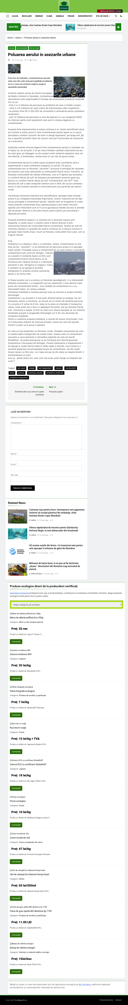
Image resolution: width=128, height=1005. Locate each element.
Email (14, 464)
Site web (14, 475)
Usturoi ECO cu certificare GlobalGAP (28, 764)
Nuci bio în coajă (18, 727)
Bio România (85, 984)
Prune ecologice (18, 801)
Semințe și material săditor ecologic (34, 952)
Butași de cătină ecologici (22, 947)
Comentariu (16, 423)
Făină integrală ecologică (22, 691)
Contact (118, 1000)
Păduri (71, 16)
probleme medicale (54, 373)
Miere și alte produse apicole (31, 622)
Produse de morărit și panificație (32, 695)
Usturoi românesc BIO (21, 654)
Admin (33, 520)
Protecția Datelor (106, 1000)
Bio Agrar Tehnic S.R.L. (36, 781)
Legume (22, 659)
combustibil (71, 368)
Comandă (16, 641)
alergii (31, 368)
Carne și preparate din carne (30, 842)
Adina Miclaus (36, 573)
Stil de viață (102, 16)
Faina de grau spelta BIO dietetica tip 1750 (31, 911)
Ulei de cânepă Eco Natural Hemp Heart (29, 874)
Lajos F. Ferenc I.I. (34, 634)
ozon (12, 373)
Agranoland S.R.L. (34, 928)
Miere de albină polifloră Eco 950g (26, 617)
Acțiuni (11, 48)
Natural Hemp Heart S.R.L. (38, 891)
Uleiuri (21, 879)
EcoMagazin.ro (21, 1000)
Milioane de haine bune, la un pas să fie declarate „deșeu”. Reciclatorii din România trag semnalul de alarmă (54, 566)
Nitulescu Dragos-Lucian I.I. (38, 818)
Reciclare (27, 16)
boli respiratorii (45, 368)
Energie (39, 16)
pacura (21, 373)
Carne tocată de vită (20, 837)
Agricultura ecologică (19, 593)
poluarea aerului (35, 373)
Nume (14, 454)
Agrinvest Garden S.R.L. (37, 744)
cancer (59, 368)
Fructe (21, 732)
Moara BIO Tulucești (35, 708)
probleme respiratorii (19, 377)
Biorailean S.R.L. (34, 671)
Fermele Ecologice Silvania (38, 854)
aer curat (21, 368)
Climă (49, 16)
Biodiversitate (85, 16)
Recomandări (22, 48)
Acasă (15, 16)
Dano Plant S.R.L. (34, 964)
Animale (60, 16)
